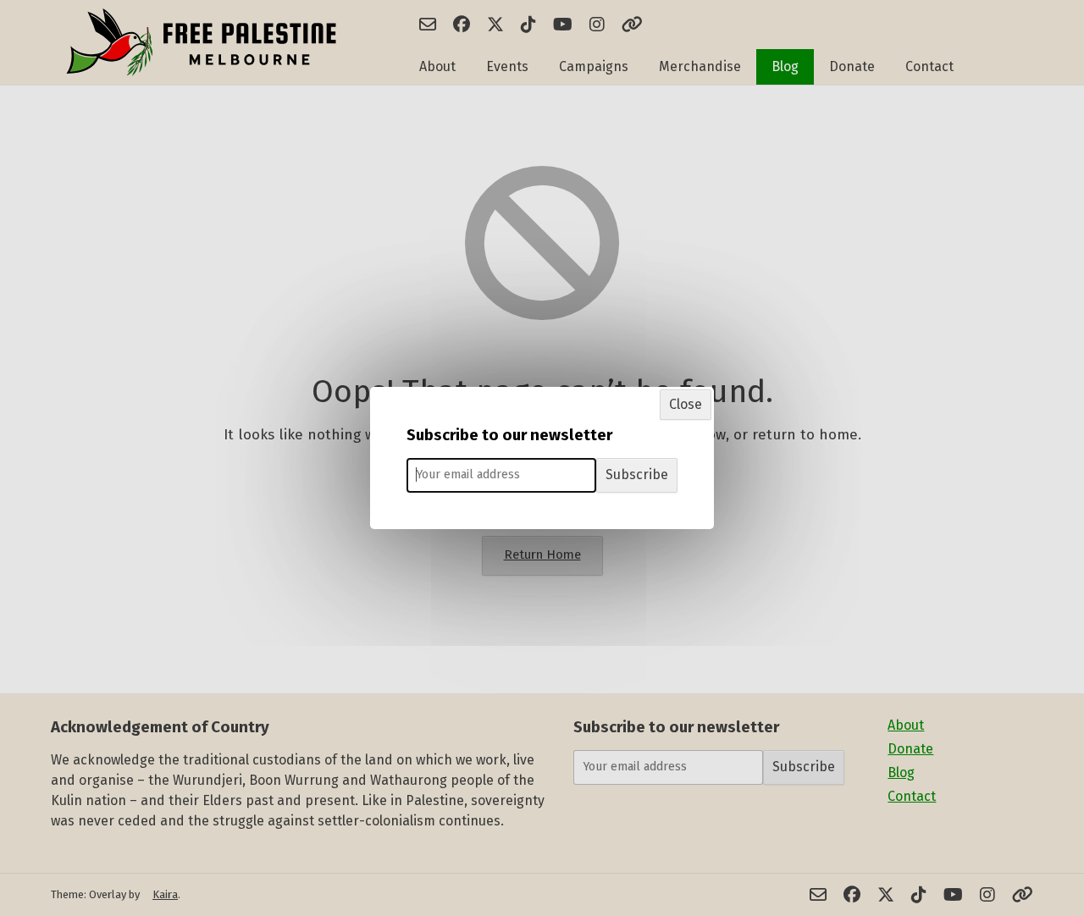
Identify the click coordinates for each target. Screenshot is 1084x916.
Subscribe (637, 474)
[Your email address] (501, 475)
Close (685, 404)
